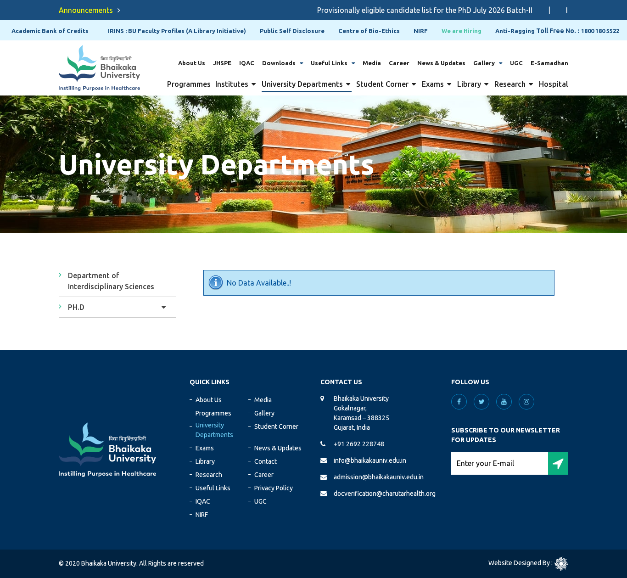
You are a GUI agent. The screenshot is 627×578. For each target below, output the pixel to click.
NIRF (421, 31)
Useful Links (329, 63)
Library (469, 84)
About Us (191, 63)
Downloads (279, 63)
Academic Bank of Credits (50, 31)
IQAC (246, 63)
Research (510, 84)
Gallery (484, 63)
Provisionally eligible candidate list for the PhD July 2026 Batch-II (412, 10)
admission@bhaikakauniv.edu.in (379, 477)
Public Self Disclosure (292, 31)
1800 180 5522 (600, 31)
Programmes (189, 84)
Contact (265, 461)
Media (372, 63)
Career (399, 63)
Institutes (231, 84)
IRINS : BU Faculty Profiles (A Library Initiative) (177, 31)
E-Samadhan (549, 63)
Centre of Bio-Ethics (369, 31)
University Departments (302, 84)
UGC (516, 63)
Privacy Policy (273, 488)
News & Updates (441, 63)
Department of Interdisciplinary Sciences (111, 281)
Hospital (553, 84)
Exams (433, 84)
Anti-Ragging (515, 31)
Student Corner (382, 84)
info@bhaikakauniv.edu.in (370, 460)
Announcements (86, 10)
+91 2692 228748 (359, 444)
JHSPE (222, 63)
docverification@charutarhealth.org (385, 493)
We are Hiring (461, 31)
